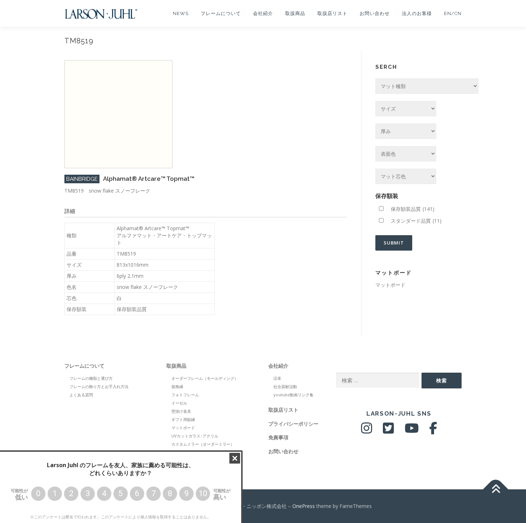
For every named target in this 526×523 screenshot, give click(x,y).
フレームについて (221, 13)
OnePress (303, 506)
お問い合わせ (375, 13)
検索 (441, 380)
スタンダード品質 (416, 220)
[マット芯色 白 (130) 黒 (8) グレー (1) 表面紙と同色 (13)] (405, 176)
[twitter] (388, 430)
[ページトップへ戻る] (495, 489)
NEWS (181, 13)
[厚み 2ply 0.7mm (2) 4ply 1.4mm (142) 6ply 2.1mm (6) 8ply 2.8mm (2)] (405, 131)
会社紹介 (263, 13)
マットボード (390, 284)
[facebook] (433, 430)
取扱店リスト (332, 13)
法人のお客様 (417, 13)
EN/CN (453, 13)
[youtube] (412, 430)
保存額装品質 (412, 208)
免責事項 (278, 437)
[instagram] (366, 430)
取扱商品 (295, 13)
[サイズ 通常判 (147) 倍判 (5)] (405, 108)
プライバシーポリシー (293, 423)
